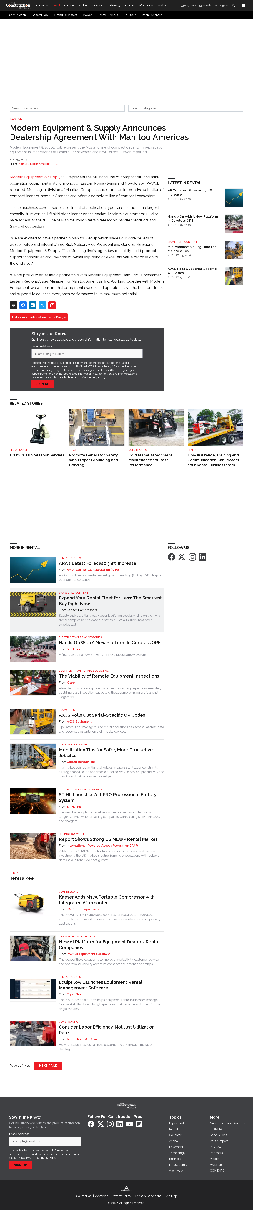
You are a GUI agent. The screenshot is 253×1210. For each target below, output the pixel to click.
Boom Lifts (67, 710)
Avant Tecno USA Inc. (83, 1039)
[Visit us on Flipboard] (139, 1124)
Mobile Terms (72, 377)
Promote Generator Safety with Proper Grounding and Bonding (93, 460)
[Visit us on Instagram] (192, 556)
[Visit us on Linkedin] (202, 556)
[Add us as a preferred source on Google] (52, 305)
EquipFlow (74, 994)
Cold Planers (137, 450)
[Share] (23, 305)
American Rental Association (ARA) (93, 569)
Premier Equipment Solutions (88, 954)
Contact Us (83, 1196)
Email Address (42, 346)
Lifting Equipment (72, 834)
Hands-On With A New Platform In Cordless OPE (193, 218)
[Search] (233, 5)
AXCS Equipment (79, 721)
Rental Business (70, 558)
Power (74, 450)
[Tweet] (42, 305)
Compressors (68, 891)
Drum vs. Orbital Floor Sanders (37, 455)
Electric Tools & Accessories (80, 637)
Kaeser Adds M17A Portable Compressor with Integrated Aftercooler (107, 899)
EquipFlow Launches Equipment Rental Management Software (100, 985)
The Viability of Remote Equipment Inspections (109, 676)
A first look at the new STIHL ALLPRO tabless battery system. (103, 654)
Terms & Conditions (148, 1196)
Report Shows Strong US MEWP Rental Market (108, 839)
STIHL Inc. (74, 649)
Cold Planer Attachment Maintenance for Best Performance (150, 460)
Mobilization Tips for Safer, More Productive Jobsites (106, 752)
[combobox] (67, 108)
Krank (71, 682)
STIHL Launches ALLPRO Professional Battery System (107, 797)
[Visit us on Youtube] (129, 1124)
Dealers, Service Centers (77, 936)
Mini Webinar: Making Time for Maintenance (192, 249)
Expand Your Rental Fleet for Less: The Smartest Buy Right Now (110, 600)
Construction (69, 1021)
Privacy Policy (97, 377)
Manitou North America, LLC (38, 164)
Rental (16, 118)
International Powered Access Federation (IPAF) (102, 845)
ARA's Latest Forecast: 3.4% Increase (190, 192)
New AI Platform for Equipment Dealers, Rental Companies (109, 944)
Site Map (171, 1196)
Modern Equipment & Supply (35, 177)
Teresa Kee (22, 878)
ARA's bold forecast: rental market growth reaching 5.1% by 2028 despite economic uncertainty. (110, 577)
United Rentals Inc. (81, 762)
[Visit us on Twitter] (182, 556)
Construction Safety (75, 744)
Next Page (48, 1065)
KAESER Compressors (83, 909)
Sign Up (42, 384)
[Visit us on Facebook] (171, 556)
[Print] (13, 305)
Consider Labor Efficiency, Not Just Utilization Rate (107, 1029)
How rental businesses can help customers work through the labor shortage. (106, 1047)
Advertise (101, 1196)
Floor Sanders (20, 450)
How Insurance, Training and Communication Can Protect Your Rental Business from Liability (213, 460)
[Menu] (243, 5)
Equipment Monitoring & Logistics (84, 670)
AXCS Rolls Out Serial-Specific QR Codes (192, 271)
